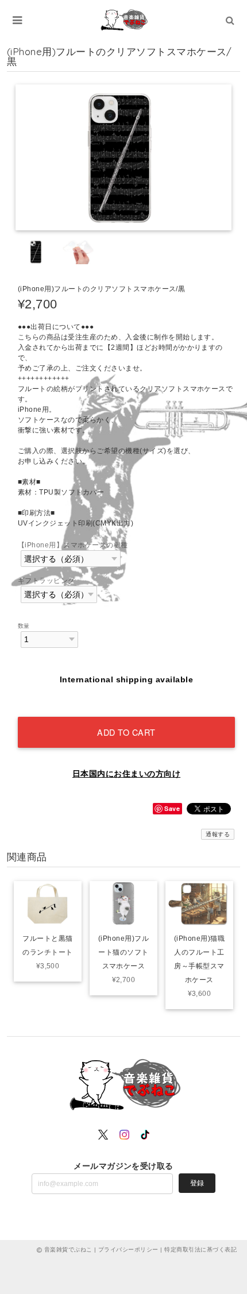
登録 (197, 1183)
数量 (24, 626)
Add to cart (126, 732)
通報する (218, 834)
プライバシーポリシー (128, 1249)
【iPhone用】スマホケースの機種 (73, 545)
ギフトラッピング (46, 581)
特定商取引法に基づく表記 (200, 1249)
